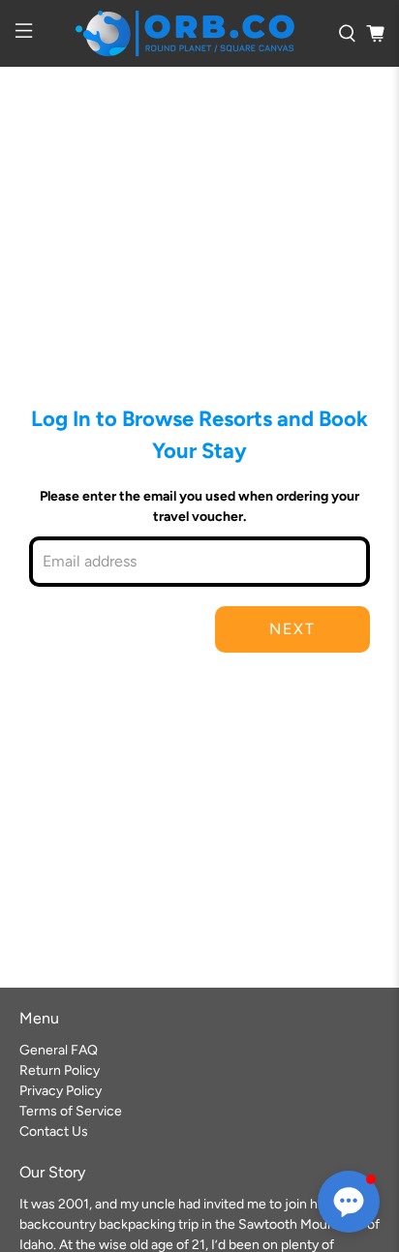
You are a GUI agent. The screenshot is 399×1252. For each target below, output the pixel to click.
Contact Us (53, 1131)
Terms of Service (70, 1111)
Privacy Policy (60, 1091)
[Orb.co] (185, 33)
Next (292, 629)
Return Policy (59, 1070)
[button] (349, 1202)
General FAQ (58, 1050)
